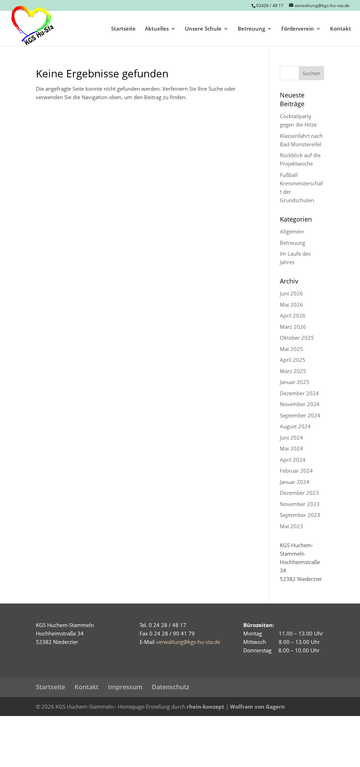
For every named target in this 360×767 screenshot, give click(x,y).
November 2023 (300, 503)
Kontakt (340, 29)
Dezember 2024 (299, 393)
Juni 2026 (291, 293)
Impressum (125, 687)
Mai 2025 (291, 348)
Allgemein (292, 231)
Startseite (123, 29)
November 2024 (300, 404)
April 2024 (293, 459)
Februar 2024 (296, 470)
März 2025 (293, 371)
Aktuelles (157, 29)
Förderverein (297, 29)
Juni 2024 (291, 437)
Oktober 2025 (297, 337)
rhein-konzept (205, 706)
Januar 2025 (294, 381)
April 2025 (293, 359)
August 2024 (295, 426)
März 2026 (293, 326)
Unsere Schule (203, 29)
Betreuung (251, 29)
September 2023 (300, 514)
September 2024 (300, 415)
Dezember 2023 (299, 492)
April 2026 (293, 315)
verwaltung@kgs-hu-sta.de (188, 641)
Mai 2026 (291, 304)
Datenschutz (170, 687)
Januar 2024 (294, 481)
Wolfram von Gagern (257, 706)
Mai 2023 (291, 526)
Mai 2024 (291, 448)
